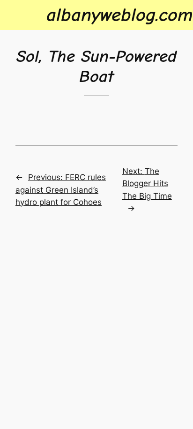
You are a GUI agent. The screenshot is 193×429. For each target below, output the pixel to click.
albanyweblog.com (119, 15)
